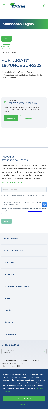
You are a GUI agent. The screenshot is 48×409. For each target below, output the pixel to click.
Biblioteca (8, 322)
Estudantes (9, 262)
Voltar (6, 39)
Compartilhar (28, 118)
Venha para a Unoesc (13, 250)
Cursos (7, 298)
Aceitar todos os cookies (24, 398)
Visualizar (11, 118)
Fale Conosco (10, 334)
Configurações (24, 404)
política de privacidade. (12, 182)
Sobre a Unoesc (11, 238)
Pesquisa (8, 310)
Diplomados (9, 274)
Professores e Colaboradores (16, 286)
